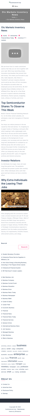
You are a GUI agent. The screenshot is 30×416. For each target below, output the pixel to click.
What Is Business (8, 338)
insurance (20, 361)
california (3, 348)
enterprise (19, 354)
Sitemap (5, 393)
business (21, 345)
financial (13, 358)
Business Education (8, 286)
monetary (5, 367)
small (9, 372)
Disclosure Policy (8, 390)
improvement (4, 361)
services (3, 372)
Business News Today (9, 292)
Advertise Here (7, 387)
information (12, 361)
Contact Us (6, 384)
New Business (7, 335)
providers (3, 369)
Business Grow (7, 289)
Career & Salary (7, 301)
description (15, 351)
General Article (7, 323)
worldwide (23, 372)
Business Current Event (10, 283)
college (13, 348)
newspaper (13, 366)
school (16, 369)
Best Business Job (8, 277)
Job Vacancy (6, 329)
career (8, 349)
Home (13, 17)
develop (20, 351)
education (10, 354)
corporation (9, 351)
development (25, 351)
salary (13, 369)
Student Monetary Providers (11, 254)
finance (7, 358)
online (18, 366)
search (26, 369)
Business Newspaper (9, 295)
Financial (5, 311)
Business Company (8, 280)
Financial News (7, 314)
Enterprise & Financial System (12, 268)
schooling (21, 369)
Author (5, 35)
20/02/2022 (13, 35)
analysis (14, 345)
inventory (20, 38)
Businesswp (21, 409)
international (4, 364)
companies (19, 349)
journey (9, 364)
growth (19, 358)
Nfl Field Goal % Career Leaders (12, 271)
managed (19, 364)
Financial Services (8, 320)
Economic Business (8, 307)
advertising (3, 345)
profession (24, 367)
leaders (13, 364)
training (17, 372)
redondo (9, 369)
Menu (16, 6)
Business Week (7, 298)
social (13, 372)
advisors (9, 345)
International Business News (11, 326)
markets (3, 40)
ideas (23, 358)
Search (4, 243)
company (3, 351)
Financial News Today (7, 38)
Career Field (6, 304)
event (27, 354)
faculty (2, 358)
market (24, 364)
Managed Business (8, 332)
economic (4, 354)
